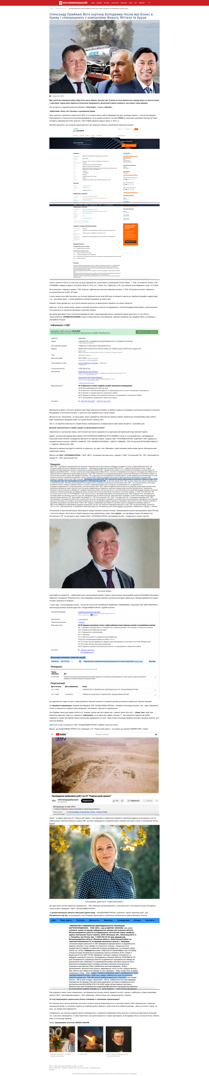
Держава (99, 3)
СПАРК (120, 118)
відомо (118, 513)
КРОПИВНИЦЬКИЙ (73, 2)
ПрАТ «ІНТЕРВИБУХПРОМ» (70, 455)
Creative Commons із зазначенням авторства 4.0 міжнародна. (120, 1073)
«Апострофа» (90, 107)
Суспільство (115, 3)
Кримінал (141, 3)
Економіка (124, 3)
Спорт (130, 3)
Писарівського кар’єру (58, 915)
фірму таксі (140, 712)
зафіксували (88, 715)
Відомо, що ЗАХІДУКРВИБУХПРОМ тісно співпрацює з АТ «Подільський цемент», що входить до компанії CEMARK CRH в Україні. (99, 729)
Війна (93, 3)
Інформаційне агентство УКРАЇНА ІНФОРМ (72, 1022)
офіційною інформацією (62, 705)
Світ (135, 3)
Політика (106, 3)
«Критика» (108, 107)
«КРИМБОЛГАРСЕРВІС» (72, 317)
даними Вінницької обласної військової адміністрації (73, 912)
